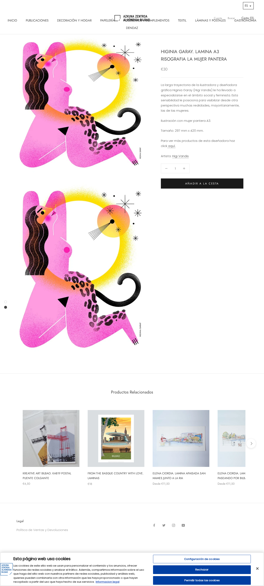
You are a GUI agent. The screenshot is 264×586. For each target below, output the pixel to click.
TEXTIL (182, 20)
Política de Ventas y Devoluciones (42, 530)
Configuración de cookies (202, 559)
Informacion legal (107, 582)
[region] (132, 569)
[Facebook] (154, 525)
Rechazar (202, 570)
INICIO (12, 20)
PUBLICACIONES (37, 20)
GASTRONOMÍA (245, 20)
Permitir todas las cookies (202, 580)
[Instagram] (173, 525)
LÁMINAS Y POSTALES (210, 20)
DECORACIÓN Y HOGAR (74, 20)
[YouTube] (183, 525)
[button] (248, 5)
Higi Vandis (180, 156)
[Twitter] (163, 525)
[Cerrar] (257, 568)
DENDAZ (132, 28)
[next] (251, 443)
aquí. (171, 146)
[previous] (13, 443)
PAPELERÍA (107, 20)
